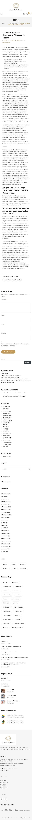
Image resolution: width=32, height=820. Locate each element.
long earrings (15, 599)
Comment (4, 299)
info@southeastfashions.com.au (8, 768)
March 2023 (6, 410)
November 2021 (7, 439)
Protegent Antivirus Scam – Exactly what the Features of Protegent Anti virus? (13, 663)
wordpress (23, 568)
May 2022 (5, 428)
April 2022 (5, 430)
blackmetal (15, 582)
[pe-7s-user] (24, 14)
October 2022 (7, 419)
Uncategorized (13, 23)
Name (3, 315)
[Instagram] (5, 799)
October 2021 (7, 440)
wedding (5, 627)
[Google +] (16, 279)
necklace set (6, 607)
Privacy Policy (3, 787)
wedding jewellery (17, 627)
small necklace (7, 619)
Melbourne (6, 603)
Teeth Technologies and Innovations (11, 375)
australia (5, 582)
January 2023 (6, 413)
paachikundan (6, 611)
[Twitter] (8, 279)
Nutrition (5, 568)
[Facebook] (4, 279)
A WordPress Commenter (10, 393)
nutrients (22, 564)
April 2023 (5, 408)
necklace (15, 603)
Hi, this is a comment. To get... (15, 717)
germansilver (15, 590)
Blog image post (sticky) (13, 701)
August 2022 (6, 422)
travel (14, 568)
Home (3, 23)
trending (17, 619)
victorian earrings (19, 623)
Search (3, 359)
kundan (5, 599)
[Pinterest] (12, 279)
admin (5, 40)
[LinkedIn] (20, 279)
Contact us (3, 786)
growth (5, 564)
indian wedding (7, 594)
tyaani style (6, 623)
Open (1, 14)
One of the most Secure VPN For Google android (14, 379)
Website (3, 333)
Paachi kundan (19, 607)
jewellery (18, 594)
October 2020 (7, 444)
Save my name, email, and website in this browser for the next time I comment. (15, 344)
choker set (18, 586)
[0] (31, 14)
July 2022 (5, 424)
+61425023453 (4, 770)
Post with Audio (11, 695)
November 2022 (7, 417)
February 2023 (7, 411)
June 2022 (5, 426)
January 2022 (6, 435)
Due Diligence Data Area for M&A (10, 377)
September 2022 (7, 421)
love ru (14, 82)
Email (3, 324)
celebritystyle (7, 586)
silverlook (17, 615)
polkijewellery (6, 615)
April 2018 (5, 446)
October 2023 (7, 406)
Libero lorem (10, 689)
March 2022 (6, 431)
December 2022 (7, 415)
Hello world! (4, 373)
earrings (5, 590)
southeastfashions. (14, 817)
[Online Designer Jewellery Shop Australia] (16, 6)
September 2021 (7, 442)
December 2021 (7, 437)
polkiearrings (18, 611)
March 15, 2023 (16, 40)
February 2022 (7, 433)
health (13, 564)
